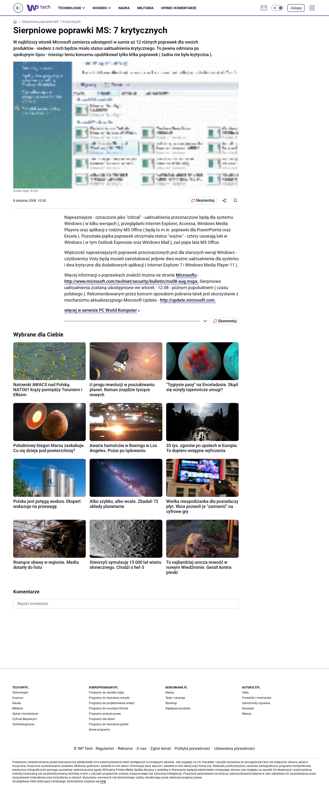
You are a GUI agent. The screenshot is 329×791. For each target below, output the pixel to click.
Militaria (145, 8)
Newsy (169, 692)
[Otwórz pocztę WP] (264, 8)
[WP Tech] (42, 8)
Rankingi (171, 703)
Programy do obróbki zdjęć (106, 692)
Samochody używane (256, 703)
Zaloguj (296, 8)
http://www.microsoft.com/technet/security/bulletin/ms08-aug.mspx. (131, 281)
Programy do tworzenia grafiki (108, 724)
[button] (277, 8)
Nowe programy (99, 729)
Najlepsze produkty (178, 708)
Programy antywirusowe (105, 713)
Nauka (124, 8)
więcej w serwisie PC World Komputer (100, 310)
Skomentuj (205, 200)
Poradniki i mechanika (256, 698)
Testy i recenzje (175, 698)
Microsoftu (186, 275)
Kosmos (100, 8)
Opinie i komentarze (178, 8)
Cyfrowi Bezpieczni (24, 719)
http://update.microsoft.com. (188, 300)
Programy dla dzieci (102, 719)
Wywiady (248, 708)
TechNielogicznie (23, 724)
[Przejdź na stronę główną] (18, 11)
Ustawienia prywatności (233, 748)
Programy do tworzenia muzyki (109, 698)
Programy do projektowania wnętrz (112, 703)
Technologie (69, 8)
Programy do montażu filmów (108, 708)
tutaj (103, 781)
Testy (245, 692)
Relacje (246, 713)
